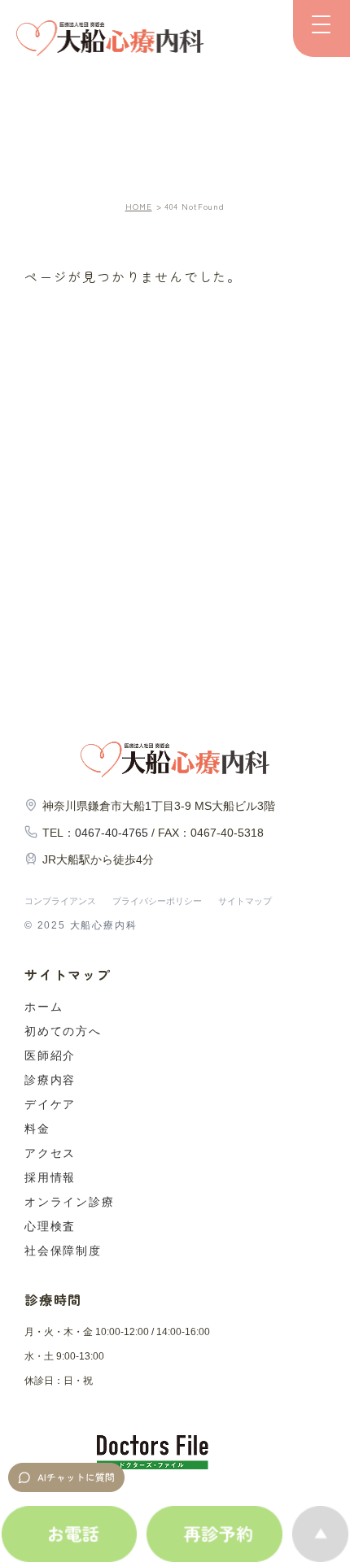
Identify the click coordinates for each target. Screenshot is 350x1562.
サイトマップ (245, 901)
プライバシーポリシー (157, 901)
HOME (138, 206)
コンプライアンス (60, 901)
